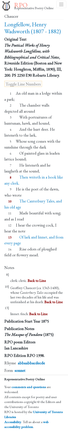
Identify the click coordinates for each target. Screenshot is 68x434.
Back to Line (37, 280)
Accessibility (12, 422)
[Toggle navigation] (61, 4)
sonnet (20, 370)
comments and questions (29, 387)
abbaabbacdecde (31, 363)
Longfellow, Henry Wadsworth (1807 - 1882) (32, 28)
